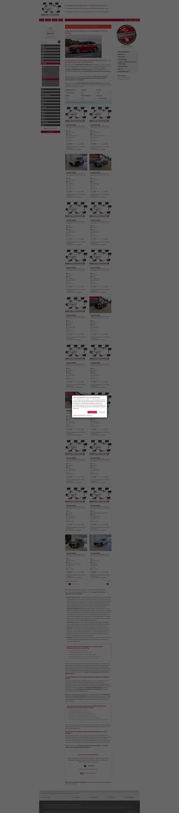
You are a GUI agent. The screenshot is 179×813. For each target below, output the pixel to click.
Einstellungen (102, 412)
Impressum (89, 415)
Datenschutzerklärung (79, 415)
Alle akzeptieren (92, 412)
